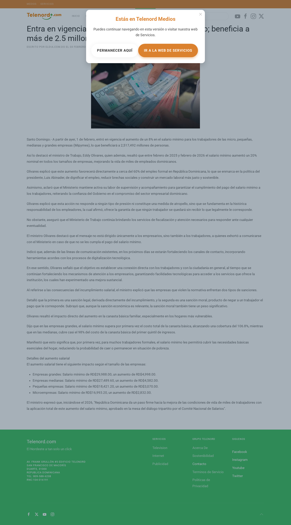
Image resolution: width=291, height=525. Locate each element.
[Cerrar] (200, 14)
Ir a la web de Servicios (168, 50)
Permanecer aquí (114, 50)
